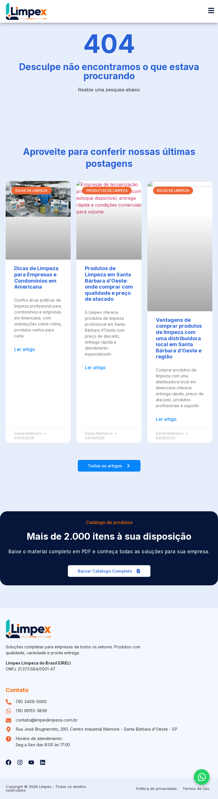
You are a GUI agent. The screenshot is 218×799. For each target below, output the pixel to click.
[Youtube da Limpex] (31, 762)
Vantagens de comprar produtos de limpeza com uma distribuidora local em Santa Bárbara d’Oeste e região (179, 338)
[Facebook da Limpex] (8, 762)
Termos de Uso (196, 788)
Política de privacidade (156, 788)
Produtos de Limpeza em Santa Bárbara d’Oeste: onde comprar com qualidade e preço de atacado (109, 283)
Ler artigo (24, 349)
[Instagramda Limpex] (20, 762)
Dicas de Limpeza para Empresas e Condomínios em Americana (36, 277)
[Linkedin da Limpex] (42, 762)
